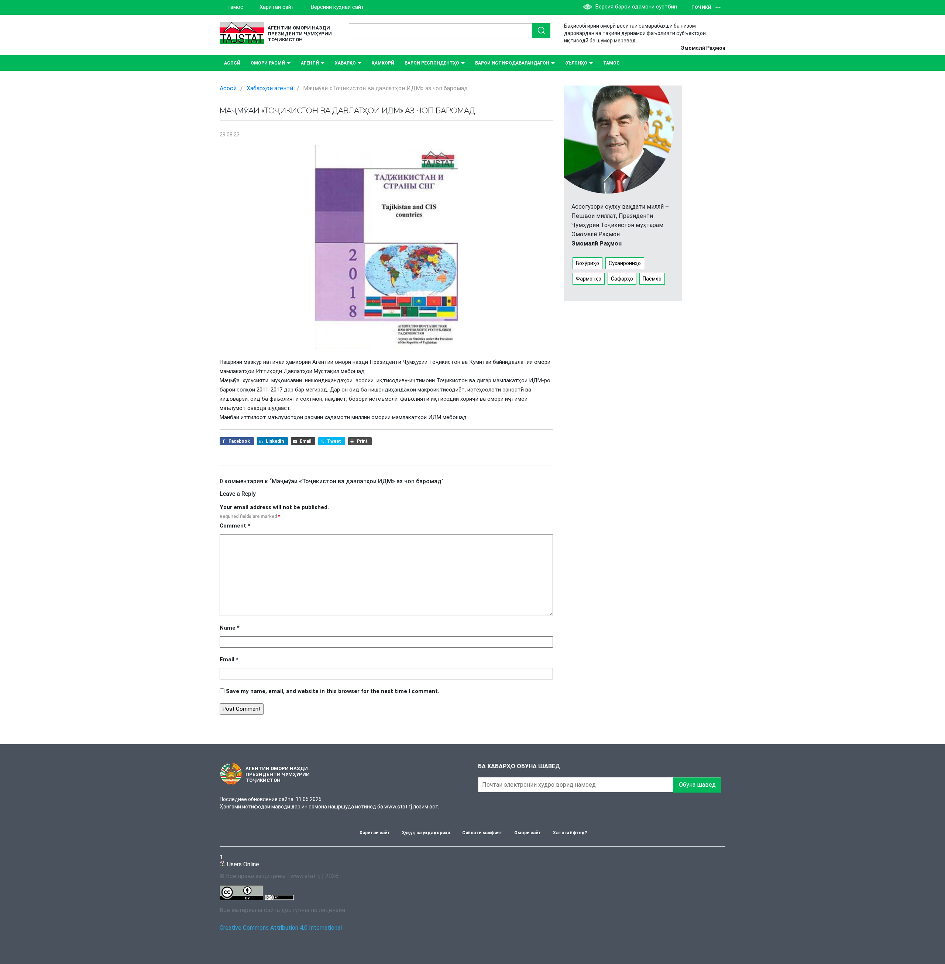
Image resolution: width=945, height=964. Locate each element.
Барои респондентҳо (432, 63)
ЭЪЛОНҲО (576, 63)
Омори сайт (527, 832)
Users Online (239, 860)
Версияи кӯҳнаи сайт (337, 7)
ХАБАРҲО (345, 63)
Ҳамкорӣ (383, 63)
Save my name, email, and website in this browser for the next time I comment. (332, 691)
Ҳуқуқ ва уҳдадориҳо (426, 832)
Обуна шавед (697, 784)
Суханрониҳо (625, 263)
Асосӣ (232, 63)
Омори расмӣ (268, 63)
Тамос (235, 7)
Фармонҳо (588, 279)
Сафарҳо (622, 279)
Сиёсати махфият (482, 832)
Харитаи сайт (277, 7)
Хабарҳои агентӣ (270, 88)
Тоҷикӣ (701, 7)
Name (230, 627)
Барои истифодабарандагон (512, 63)
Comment (235, 525)
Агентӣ (310, 63)
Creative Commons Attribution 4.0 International (281, 927)
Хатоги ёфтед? (570, 832)
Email (229, 659)
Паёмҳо (652, 279)
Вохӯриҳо (587, 263)
